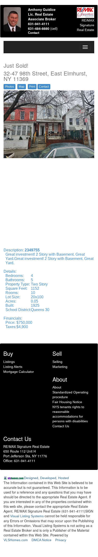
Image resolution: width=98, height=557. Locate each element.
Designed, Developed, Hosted (46, 478)
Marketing (59, 367)
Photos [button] (9, 86)
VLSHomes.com (16, 540)
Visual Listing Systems (27, 516)
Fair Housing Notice (67, 402)
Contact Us (60, 426)
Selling (57, 362)
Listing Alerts (12, 367)
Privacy (60, 540)
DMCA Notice (41, 540)
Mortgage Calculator (18, 372)
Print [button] (32, 86)
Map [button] (21, 86)
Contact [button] (44, 86)
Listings (9, 362)
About (56, 387)
